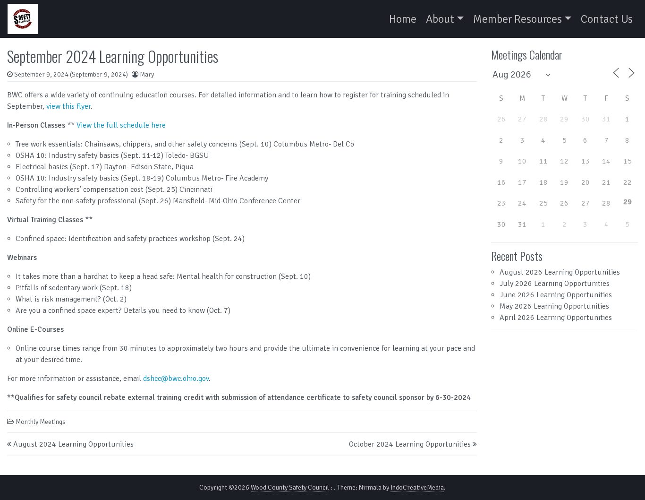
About (440, 19)
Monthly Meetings (41, 422)
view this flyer (68, 106)
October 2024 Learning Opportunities (410, 444)
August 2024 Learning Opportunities (73, 444)
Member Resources (517, 19)
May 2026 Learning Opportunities (554, 306)
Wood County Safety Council (290, 487)
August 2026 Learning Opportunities (560, 272)
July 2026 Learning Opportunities (555, 283)
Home (402, 19)
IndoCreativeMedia (417, 487)
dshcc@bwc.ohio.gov (176, 378)
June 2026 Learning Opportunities (556, 295)
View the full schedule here (121, 125)
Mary (147, 74)
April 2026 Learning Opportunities (556, 317)
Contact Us (607, 19)
